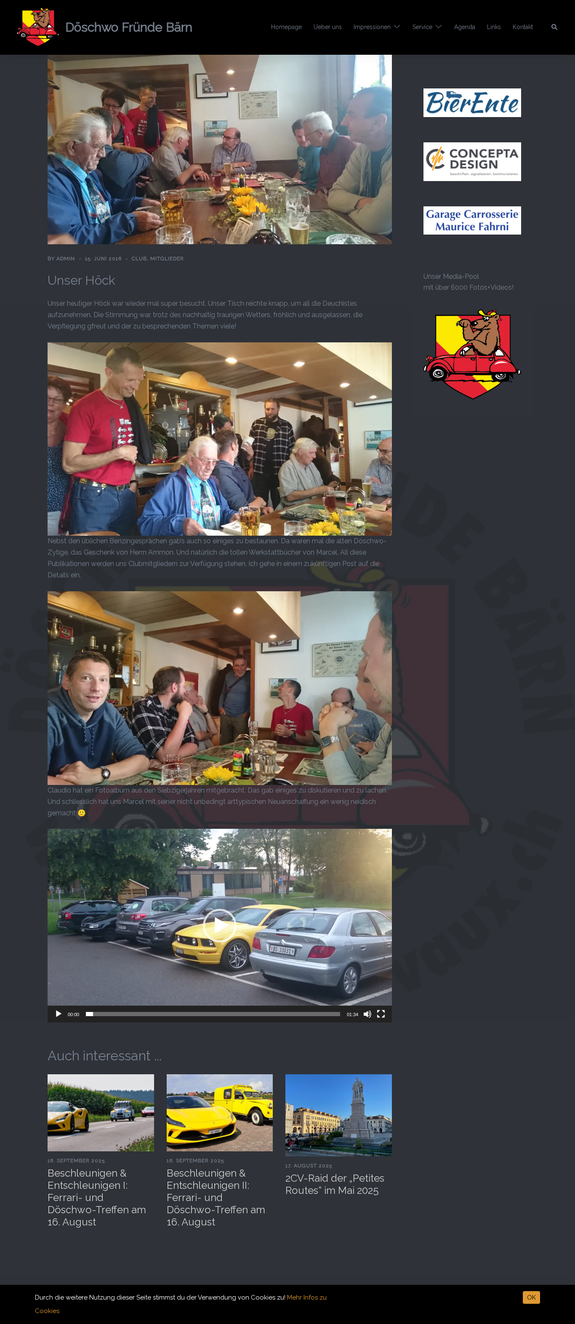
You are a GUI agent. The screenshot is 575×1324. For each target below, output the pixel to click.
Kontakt (523, 27)
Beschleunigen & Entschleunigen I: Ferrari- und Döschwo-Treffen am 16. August (97, 1197)
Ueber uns (328, 27)
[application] (220, 925)
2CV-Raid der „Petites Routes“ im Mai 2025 (334, 1184)
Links (494, 27)
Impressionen (372, 27)
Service (422, 27)
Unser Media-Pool (451, 276)
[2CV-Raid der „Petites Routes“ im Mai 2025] (338, 1114)
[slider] (213, 1014)
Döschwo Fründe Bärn (128, 27)
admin (65, 259)
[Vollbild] (381, 1014)
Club (139, 259)
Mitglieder (167, 259)
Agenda (464, 27)
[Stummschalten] (367, 1014)
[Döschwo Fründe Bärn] (38, 27)
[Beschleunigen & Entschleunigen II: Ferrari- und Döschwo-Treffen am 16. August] (220, 1112)
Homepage (286, 27)
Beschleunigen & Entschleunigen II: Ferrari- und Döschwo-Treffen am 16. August (216, 1197)
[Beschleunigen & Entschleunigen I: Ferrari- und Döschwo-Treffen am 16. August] (101, 1112)
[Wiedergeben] (58, 1014)
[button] (554, 27)
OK (531, 1297)
